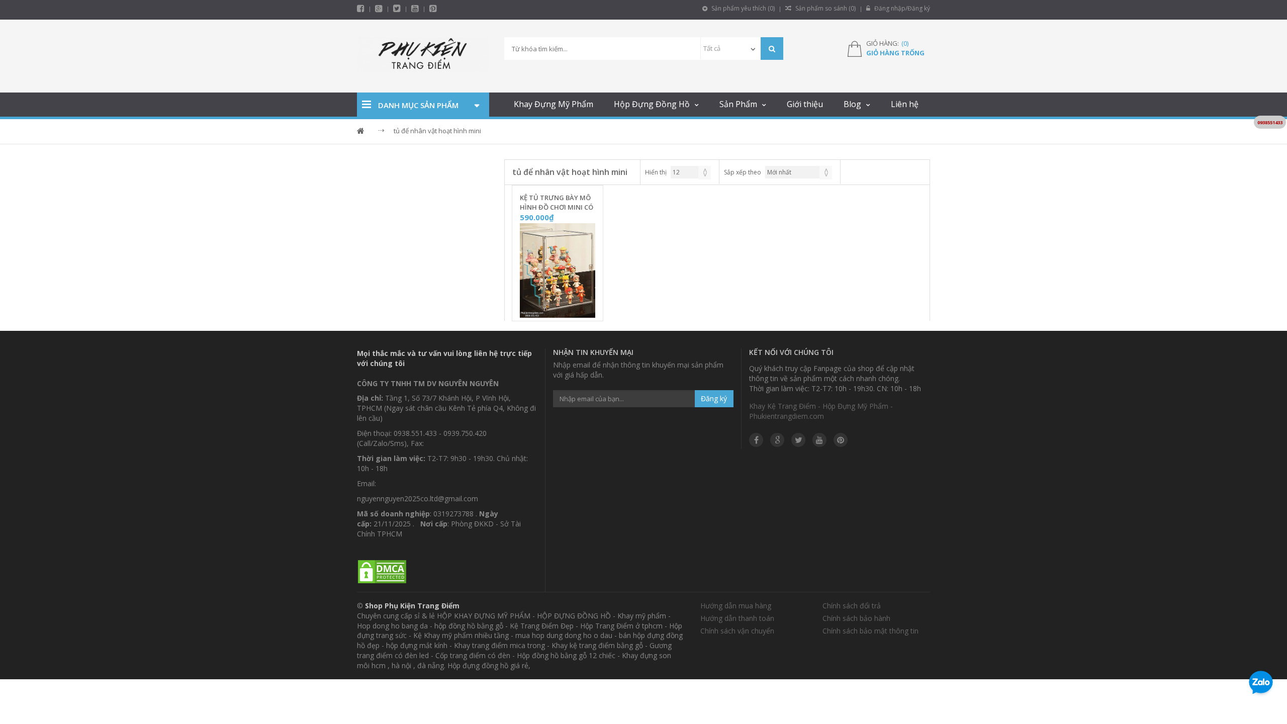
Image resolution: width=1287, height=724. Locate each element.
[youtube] (415, 8)
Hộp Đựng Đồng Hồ (652, 104)
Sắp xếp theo (742, 172)
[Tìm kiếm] (772, 48)
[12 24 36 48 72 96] (691, 172)
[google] (777, 440)
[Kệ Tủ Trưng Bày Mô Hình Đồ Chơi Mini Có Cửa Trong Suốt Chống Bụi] (557, 271)
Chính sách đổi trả (851, 605)
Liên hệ (904, 104)
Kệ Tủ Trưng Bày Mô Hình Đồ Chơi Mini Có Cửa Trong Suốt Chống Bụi (556, 202)
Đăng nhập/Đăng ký (901, 8)
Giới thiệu (805, 104)
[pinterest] (433, 8)
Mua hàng (563, 310)
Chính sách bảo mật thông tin (870, 631)
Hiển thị (656, 172)
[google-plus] (379, 8)
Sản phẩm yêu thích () (742, 8)
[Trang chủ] (423, 56)
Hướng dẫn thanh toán (737, 618)
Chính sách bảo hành (856, 618)
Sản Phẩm (738, 104)
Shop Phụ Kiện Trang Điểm (412, 605)
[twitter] (397, 8)
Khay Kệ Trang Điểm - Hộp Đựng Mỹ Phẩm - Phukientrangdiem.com (821, 411)
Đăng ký (714, 398)
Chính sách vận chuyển (737, 631)
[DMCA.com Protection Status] (382, 572)
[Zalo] (1261, 684)
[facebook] (360, 8)
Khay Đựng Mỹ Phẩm (553, 104)
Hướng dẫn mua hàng (735, 605)
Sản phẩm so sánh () (825, 8)
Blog (852, 104)
